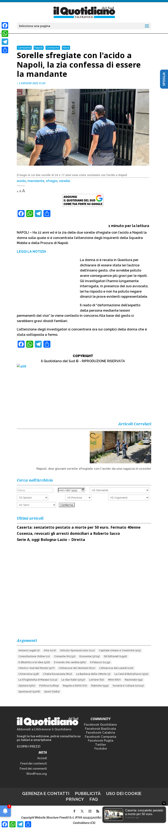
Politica (49, 685)
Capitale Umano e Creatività (120, 650)
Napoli (38, 47)
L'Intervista (28, 674)
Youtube (100, 748)
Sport (52, 691)
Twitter (100, 744)
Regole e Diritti (75, 685)
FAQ (93, 799)
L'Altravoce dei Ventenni (77, 668)
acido (21, 181)
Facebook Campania (100, 737)
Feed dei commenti (33, 768)
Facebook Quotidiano (100, 724)
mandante (35, 181)
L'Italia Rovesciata (57, 674)
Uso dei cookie (123, 793)
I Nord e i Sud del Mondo (36, 668)
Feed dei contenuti (33, 763)
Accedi (42, 758)
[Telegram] (5, 42)
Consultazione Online (34, 656)
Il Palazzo (100, 662)
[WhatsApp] (5, 33)
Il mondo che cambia (70, 662)
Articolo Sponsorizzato (77, 650)
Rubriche (100, 685)
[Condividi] (5, 50)
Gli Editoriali (115, 656)
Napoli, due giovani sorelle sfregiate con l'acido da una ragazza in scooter (93, 468)
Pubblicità (88, 793)
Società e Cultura (128, 685)
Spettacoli (29, 691)
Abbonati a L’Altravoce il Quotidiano (44, 729)
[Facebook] (5, 25)
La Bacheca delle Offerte (93, 674)
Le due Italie (73, 679)
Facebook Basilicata (100, 729)
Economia (89, 656)
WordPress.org (36, 773)
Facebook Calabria (100, 732)
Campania (24, 47)
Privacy (75, 799)
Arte (50, 650)
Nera (66, 47)
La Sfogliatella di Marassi (37, 679)
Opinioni (26, 685)
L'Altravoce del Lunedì (116, 668)
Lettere (96, 679)
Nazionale (134, 679)
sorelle (64, 181)
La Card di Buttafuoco (131, 674)
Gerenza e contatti (45, 793)
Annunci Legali (29, 650)
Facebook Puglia (100, 740)
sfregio (51, 181)
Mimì (114, 679)
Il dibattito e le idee (34, 662)
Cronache (52, 47)
